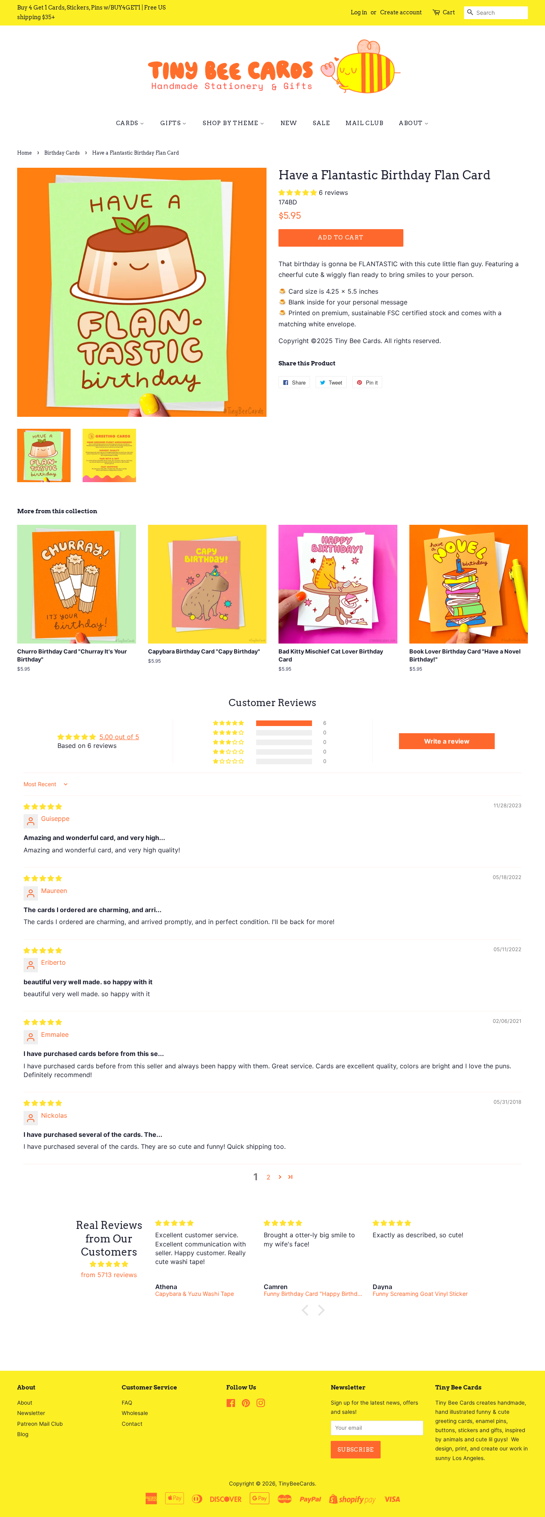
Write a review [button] (447, 741)
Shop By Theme (231, 123)
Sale (321, 123)
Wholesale (135, 1413)
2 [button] (269, 1177)
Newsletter (31, 1413)
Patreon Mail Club (40, 1424)
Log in (359, 12)
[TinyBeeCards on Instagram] (260, 1404)
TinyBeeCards (296, 1483)
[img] (43, 807)
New (288, 123)
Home (24, 153)
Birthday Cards (62, 153)
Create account (401, 12)
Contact (132, 1424)
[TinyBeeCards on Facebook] (230, 1404)
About (411, 123)
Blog (22, 1434)
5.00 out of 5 (119, 737)
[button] (298, 192)
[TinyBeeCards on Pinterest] (245, 1404)
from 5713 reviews (109, 1275)
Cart (449, 12)
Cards (128, 123)
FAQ (127, 1402)
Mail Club (364, 123)
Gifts (171, 123)
